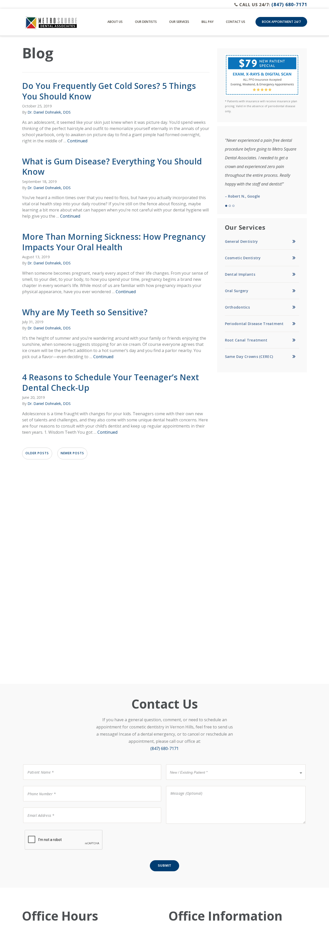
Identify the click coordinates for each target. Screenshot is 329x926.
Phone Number (38, 785)
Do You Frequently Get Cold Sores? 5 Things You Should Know (109, 91)
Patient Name (37, 764)
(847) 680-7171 (289, 4)
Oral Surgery (236, 290)
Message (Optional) (183, 785)
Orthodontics (237, 307)
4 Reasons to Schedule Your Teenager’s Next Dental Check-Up (110, 382)
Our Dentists (146, 22)
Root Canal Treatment (246, 340)
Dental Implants (240, 274)
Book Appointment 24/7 (281, 22)
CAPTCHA (33, 829)
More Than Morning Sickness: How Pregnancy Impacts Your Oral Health (113, 242)
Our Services (179, 22)
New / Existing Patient (187, 764)
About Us (115, 22)
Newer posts (72, 453)
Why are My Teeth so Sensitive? (85, 312)
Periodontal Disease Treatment (254, 323)
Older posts (37, 453)
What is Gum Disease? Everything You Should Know (112, 166)
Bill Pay (208, 22)
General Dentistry (241, 241)
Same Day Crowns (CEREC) (249, 356)
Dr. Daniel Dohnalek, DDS (49, 112)
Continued (77, 141)
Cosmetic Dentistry (243, 257)
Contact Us (235, 22)
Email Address (37, 807)
